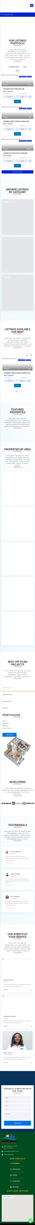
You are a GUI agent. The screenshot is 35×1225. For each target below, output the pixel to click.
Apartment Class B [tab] (7, 694)
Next (31, 355)
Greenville (6, 509)
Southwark (7, 614)
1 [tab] (14, 392)
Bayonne (6, 475)
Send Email (17, 1123)
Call (10, 96)
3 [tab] (19, 392)
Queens (6, 579)
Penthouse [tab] (5, 708)
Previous (26, 355)
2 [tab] (16, 392)
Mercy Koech (7, 1053)
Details (17, 101)
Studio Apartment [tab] (7, 687)
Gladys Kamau (8, 980)
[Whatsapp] (30, 1221)
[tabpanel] (17, 373)
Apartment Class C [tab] (7, 701)
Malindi (6, 149)
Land (5, 239)
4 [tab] (21, 392)
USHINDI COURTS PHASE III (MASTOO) (16, 121)
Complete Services (9, 202)
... (22, 986)
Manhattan (7, 277)
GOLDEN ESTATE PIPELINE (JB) (13, 89)
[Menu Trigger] (31, 5)
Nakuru (6, 84)
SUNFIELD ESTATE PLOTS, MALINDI (15, 153)
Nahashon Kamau (9, 1016)
